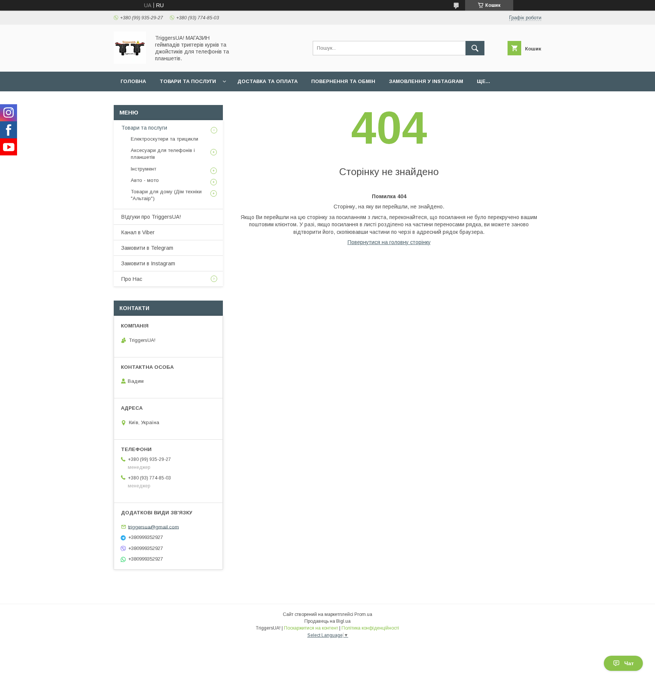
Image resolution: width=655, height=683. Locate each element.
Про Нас (131, 279)
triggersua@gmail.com (153, 526)
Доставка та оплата (267, 81)
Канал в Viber (138, 232)
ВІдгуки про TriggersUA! (151, 217)
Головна (133, 81)
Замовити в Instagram (148, 263)
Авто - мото (145, 180)
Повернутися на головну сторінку (389, 242)
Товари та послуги (188, 81)
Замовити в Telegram (147, 248)
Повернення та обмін (343, 81)
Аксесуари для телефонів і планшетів (163, 153)
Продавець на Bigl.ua (327, 621)
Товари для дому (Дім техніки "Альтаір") (166, 195)
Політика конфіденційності (370, 628)
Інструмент (143, 169)
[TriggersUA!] (130, 62)
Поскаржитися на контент (311, 628)
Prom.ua (363, 614)
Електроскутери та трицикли (164, 139)
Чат (629, 663)
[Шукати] (474, 48)
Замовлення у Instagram (426, 81)
